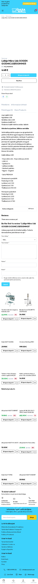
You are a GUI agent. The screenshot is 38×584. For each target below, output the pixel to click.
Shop (3, 564)
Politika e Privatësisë (7, 534)
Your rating (5, 236)
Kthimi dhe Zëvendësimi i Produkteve (12, 527)
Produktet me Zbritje (29, 3)
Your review (5, 242)
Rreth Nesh (4, 559)
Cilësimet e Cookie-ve (8, 544)
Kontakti (4, 562)
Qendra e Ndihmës (7, 547)
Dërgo (32, 517)
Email (3, 269)
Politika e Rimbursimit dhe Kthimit (11, 532)
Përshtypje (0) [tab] (7, 110)
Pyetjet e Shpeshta (7, 549)
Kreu (2, 16)
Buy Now (19, 81)
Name (3, 261)
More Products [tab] (20, 110)
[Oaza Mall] (19, 10)
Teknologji (8, 16)
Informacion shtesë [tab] (19, 105)
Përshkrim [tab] (5, 105)
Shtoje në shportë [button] (8, 319)
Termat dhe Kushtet (7, 542)
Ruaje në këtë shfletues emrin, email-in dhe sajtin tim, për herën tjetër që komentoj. (19, 279)
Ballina (3, 557)
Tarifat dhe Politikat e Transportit (11, 529)
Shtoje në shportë (23, 75)
